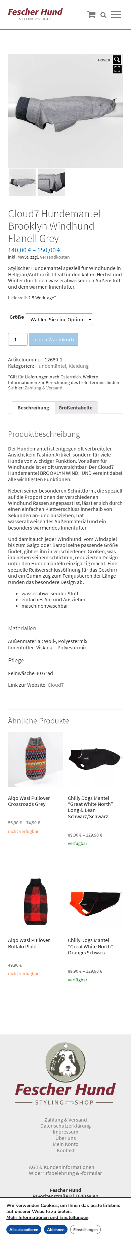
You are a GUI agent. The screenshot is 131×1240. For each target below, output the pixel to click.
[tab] (33, 407)
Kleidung (79, 365)
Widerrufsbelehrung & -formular (65, 1173)
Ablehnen (55, 1229)
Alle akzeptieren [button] (23, 1229)
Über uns (65, 1138)
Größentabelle (75, 407)
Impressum (65, 1131)
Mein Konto (66, 1144)
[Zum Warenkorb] (91, 14)
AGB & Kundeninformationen (61, 1167)
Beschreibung (33, 407)
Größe (16, 316)
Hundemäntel (50, 365)
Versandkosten (55, 257)
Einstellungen (85, 1229)
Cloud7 (56, 684)
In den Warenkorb (53, 339)
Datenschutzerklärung (65, 1125)
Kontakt (66, 1150)
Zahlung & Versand (43, 388)
